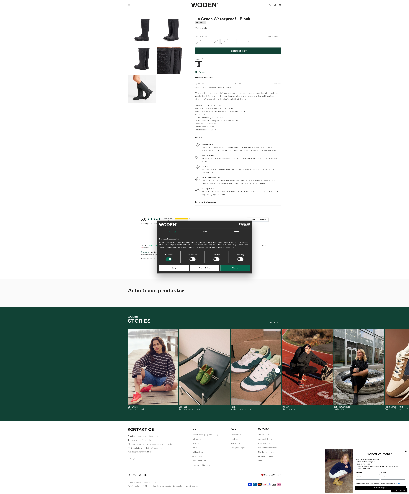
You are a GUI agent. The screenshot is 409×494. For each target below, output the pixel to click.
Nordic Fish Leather (266, 452)
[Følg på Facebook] (129, 474)
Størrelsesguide (199, 460)
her (399, 484)
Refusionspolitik (134, 486)
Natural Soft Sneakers (267, 447)
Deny (174, 268)
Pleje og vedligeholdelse (203, 465)
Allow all (235, 268)
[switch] (192, 259)
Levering (196, 443)
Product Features (265, 456)
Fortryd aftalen (399, 490)
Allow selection (204, 268)
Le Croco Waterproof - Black (150, 259)
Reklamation (197, 452)
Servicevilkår (178, 486)
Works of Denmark (266, 439)
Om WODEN (263, 434)
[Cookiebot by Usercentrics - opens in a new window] (240, 224)
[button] (237, 147)
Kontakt (234, 439)
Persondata (197, 456)
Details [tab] (204, 231)
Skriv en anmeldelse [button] (258, 220)
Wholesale (235, 443)
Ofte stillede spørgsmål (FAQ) (205, 434)
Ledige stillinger (238, 447)
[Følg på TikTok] (140, 474)
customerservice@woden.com (147, 436)
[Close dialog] (406, 451)
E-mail (383, 472)
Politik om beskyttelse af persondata (157, 486)
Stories (261, 460)
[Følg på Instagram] (134, 474)
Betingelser (197, 439)
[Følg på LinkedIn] (145, 474)
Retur (194, 447)
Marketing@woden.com (153, 448)
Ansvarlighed (264, 443)
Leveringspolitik (192, 486)
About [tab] (236, 231)
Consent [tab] (172, 232)
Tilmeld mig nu (380, 488)
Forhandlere (236, 434)
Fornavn (359, 472)
